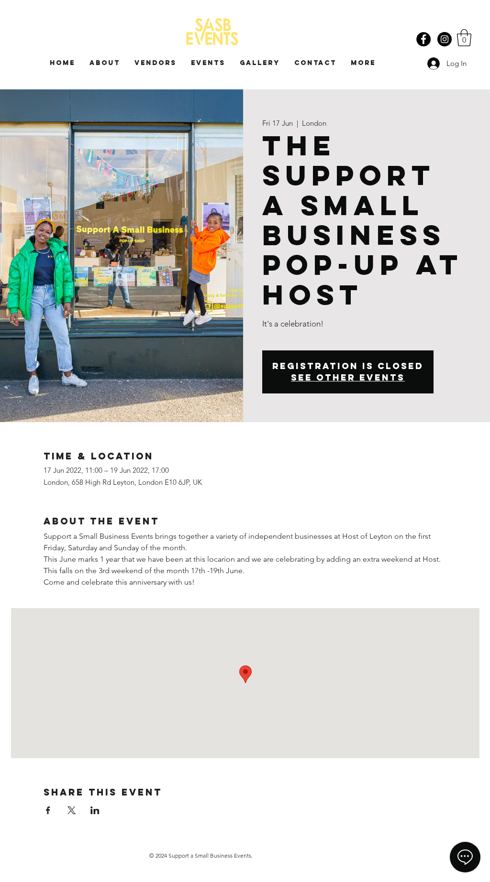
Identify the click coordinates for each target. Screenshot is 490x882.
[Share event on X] (71, 810)
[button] (464, 37)
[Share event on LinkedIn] (95, 810)
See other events (348, 377)
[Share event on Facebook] (48, 810)
